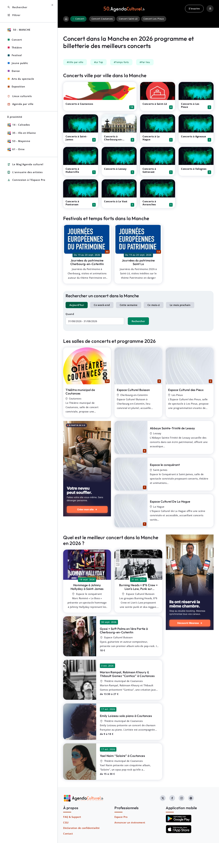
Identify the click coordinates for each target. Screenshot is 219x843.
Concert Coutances (102, 18)
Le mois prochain (180, 305)
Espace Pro (120, 816)
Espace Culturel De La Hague (170, 501)
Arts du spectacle (23, 78)
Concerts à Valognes (193, 168)
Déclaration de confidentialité (81, 828)
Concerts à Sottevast (149, 170)
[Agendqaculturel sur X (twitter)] (163, 798)
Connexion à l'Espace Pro (26, 180)
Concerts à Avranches (149, 203)
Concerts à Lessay (115, 168)
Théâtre (17, 47)
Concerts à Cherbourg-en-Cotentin (113, 139)
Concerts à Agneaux (193, 136)
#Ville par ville (75, 62)
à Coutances (127, 674)
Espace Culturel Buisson (133, 390)
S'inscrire (194, 8)
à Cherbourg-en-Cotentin (138, 590)
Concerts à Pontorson (72, 203)
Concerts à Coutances (79, 103)
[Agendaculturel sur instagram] (181, 798)
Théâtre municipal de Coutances (80, 391)
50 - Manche (21, 29)
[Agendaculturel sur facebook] (172, 798)
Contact (68, 833)
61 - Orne (18, 149)
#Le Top (98, 62)
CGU (65, 822)
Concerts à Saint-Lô (155, 103)
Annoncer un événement (129, 822)
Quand (70, 314)
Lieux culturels (19, 96)
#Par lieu (145, 62)
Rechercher (138, 321)
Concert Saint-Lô (128, 18)
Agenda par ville (20, 104)
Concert (17, 39)
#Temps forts (121, 62)
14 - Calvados (21, 124)
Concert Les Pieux (153, 18)
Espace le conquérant (165, 465)
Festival (17, 55)
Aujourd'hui (76, 305)
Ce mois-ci (153, 305)
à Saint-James (87, 587)
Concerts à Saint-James (76, 138)
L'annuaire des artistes (25, 172)
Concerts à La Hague (151, 138)
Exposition (18, 86)
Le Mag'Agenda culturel (25, 164)
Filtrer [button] (13, 15)
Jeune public (20, 63)
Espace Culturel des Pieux (186, 390)
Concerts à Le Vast (115, 201)
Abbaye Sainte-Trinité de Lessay (172, 428)
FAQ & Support (72, 816)
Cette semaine (129, 305)
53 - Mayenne (21, 141)
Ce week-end (102, 305)
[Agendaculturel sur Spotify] (191, 798)
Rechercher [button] (17, 7)
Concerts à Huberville (72, 170)
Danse (16, 71)
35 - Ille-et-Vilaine (24, 132)
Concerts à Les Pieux (190, 105)
